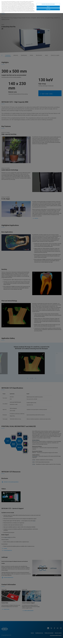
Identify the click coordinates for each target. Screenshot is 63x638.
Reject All (48, 6)
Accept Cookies (48, 9)
